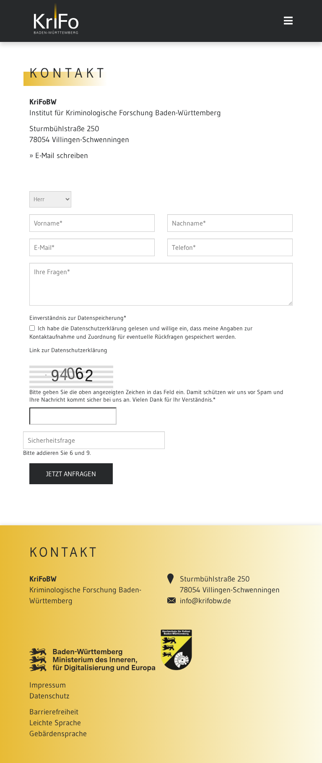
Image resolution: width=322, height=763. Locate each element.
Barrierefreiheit (53, 711)
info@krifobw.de (205, 600)
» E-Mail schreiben (58, 155)
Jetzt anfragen (71, 474)
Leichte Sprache (55, 722)
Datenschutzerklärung (79, 350)
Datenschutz (49, 696)
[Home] (56, 34)
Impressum (47, 685)
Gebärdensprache (58, 733)
